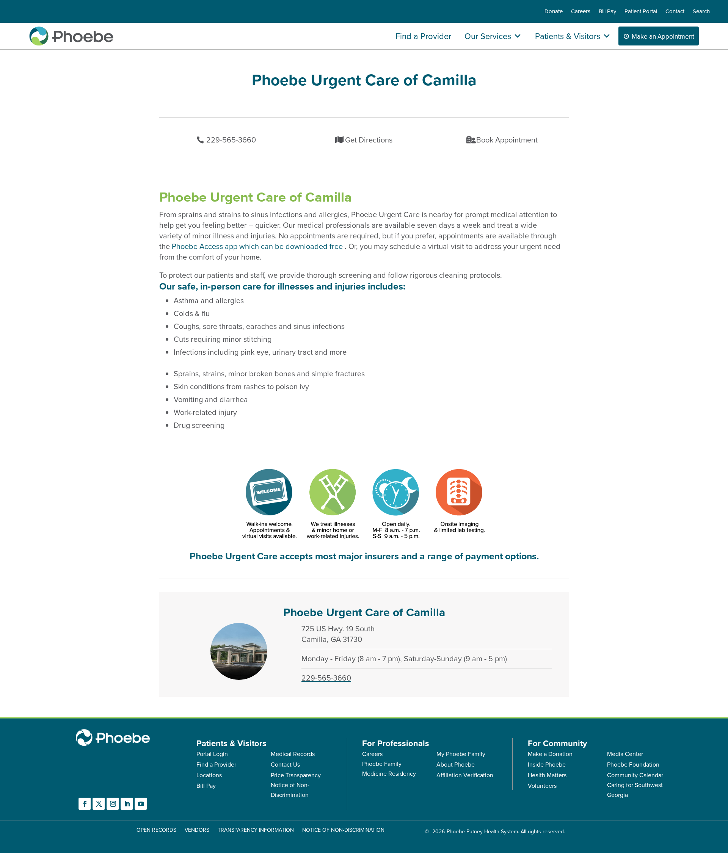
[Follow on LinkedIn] (127, 804)
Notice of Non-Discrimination (343, 830)
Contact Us (285, 764)
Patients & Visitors (567, 36)
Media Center (625, 754)
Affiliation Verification (464, 775)
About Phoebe (455, 764)
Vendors (197, 830)
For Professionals (395, 743)
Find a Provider (423, 36)
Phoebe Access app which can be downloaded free (258, 246)
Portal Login (212, 754)
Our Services (487, 36)
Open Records (156, 830)
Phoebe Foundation (633, 764)
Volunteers (542, 785)
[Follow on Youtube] (141, 804)
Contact (674, 12)
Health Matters (547, 775)
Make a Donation (550, 754)
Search (701, 12)
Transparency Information (256, 830)
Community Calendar (635, 775)
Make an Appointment (663, 36)
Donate (553, 12)
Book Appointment (507, 139)
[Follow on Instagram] (113, 804)
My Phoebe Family (460, 754)
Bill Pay (607, 12)
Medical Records (293, 754)
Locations (209, 775)
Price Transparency (296, 775)
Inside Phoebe (547, 764)
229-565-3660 (231, 139)
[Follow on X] (99, 804)
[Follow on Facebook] (85, 804)
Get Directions (368, 139)
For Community (557, 743)
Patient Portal (640, 12)
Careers (580, 12)
